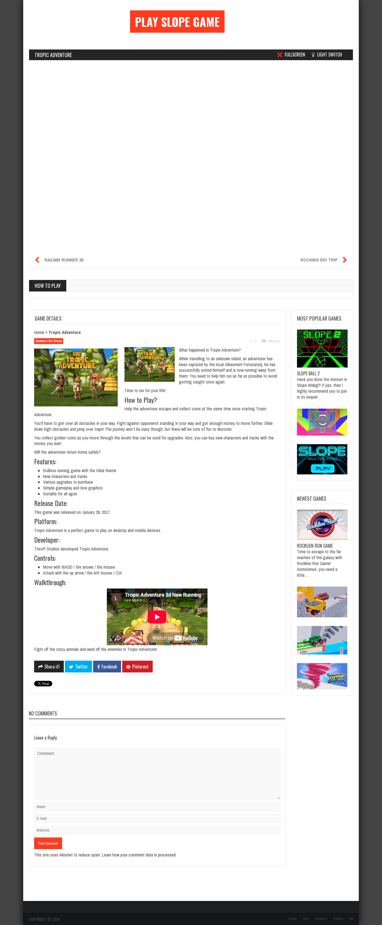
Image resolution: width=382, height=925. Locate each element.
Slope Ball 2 (308, 373)
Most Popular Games (319, 318)
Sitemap (338, 919)
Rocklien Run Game (315, 545)
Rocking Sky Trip (319, 260)
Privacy (292, 919)
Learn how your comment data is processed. (139, 855)
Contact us (321, 919)
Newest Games (311, 498)
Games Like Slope (49, 341)
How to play (48, 285)
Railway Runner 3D (64, 260)
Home (39, 332)
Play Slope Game (177, 21)
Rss (351, 919)
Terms (306, 919)
